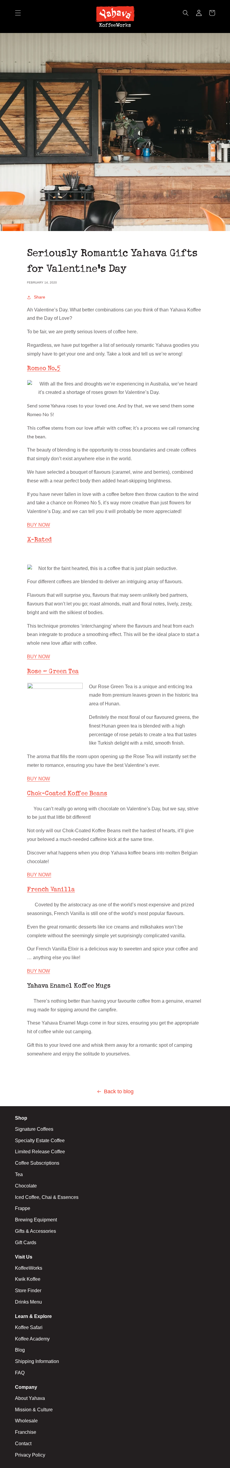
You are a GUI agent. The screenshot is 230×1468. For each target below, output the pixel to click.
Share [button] (39, 297)
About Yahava (30, 1398)
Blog (20, 1349)
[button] (18, 16)
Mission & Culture (34, 1409)
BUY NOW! (39, 874)
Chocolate (26, 1185)
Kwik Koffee (27, 1279)
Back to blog (119, 1091)
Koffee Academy (32, 1338)
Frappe (22, 1208)
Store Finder (28, 1290)
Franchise (25, 1432)
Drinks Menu (28, 1301)
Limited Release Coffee (40, 1151)
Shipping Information (37, 1361)
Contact (23, 1443)
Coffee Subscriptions (37, 1163)
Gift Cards (25, 1242)
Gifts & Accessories (35, 1231)
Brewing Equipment (36, 1219)
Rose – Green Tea (53, 671)
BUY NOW (38, 524)
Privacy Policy (30, 1454)
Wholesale (26, 1420)
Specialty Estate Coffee (40, 1140)
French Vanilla (51, 889)
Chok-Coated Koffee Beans (67, 793)
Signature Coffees (34, 1129)
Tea (19, 1174)
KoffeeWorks (28, 1268)
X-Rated (39, 540)
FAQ (20, 1372)
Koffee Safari (29, 1327)
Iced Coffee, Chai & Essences (46, 1197)
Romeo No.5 (43, 368)
